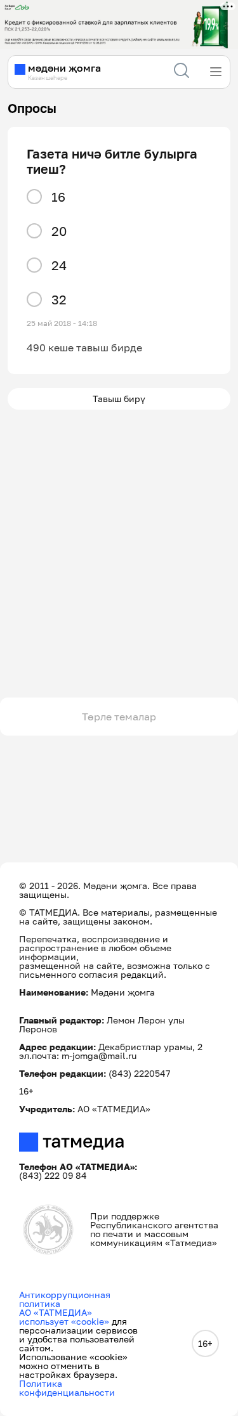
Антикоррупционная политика (64, 1299)
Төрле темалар (119, 716)
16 (58, 196)
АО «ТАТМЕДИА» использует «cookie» (64, 1317)
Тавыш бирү (119, 398)
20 (59, 230)
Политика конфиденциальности (67, 1388)
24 (59, 265)
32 (59, 299)
